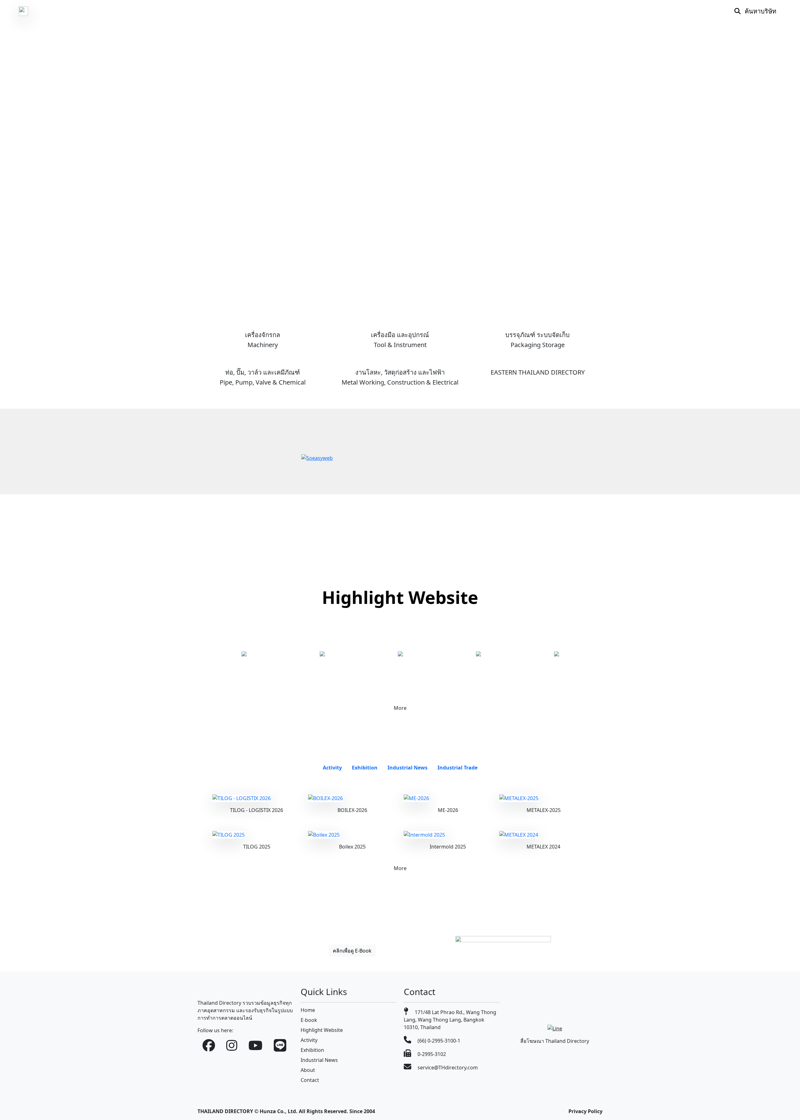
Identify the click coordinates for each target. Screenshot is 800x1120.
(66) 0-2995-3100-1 (438, 1040)
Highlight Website (322, 1030)
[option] (244, 654)
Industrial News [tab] (408, 767)
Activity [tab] (332, 767)
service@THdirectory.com (447, 1067)
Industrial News (319, 1060)
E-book (309, 1020)
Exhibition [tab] (365, 767)
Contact (310, 1080)
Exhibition (312, 1050)
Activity (309, 1040)
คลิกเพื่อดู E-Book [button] (352, 950)
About (308, 1070)
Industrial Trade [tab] (458, 767)
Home (308, 1010)
